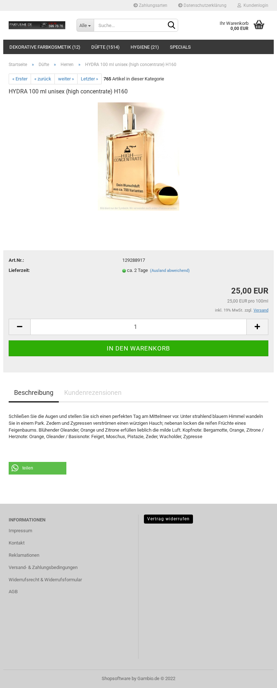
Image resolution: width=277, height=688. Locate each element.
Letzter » (89, 78)
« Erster (19, 78)
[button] (37, 468)
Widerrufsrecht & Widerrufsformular (45, 579)
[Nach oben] (257, 677)
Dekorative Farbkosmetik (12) (44, 47)
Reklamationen (24, 555)
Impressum (20, 530)
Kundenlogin (254, 5)
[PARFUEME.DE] (37, 25)
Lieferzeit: (19, 270)
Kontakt (17, 543)
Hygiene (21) (145, 47)
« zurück (42, 78)
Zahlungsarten (152, 5)
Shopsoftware (116, 678)
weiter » (66, 78)
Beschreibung (33, 392)
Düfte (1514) (105, 47)
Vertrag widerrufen (168, 518)
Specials (180, 47)
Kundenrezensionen (93, 392)
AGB (13, 591)
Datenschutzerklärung (205, 5)
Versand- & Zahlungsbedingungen (43, 567)
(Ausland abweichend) (170, 270)
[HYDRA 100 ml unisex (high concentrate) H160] (138, 156)
